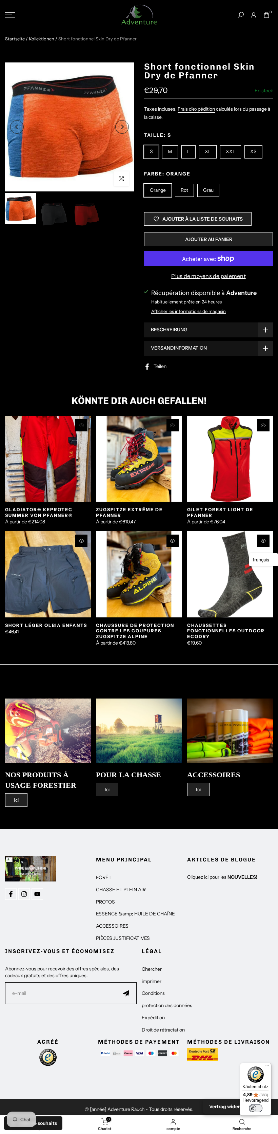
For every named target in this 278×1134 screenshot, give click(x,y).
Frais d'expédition (196, 109)
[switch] (255, 1108)
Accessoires (213, 774)
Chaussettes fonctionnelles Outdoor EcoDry (226, 630)
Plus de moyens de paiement (208, 276)
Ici (16, 800)
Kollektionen (41, 38)
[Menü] (267, 1067)
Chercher (152, 969)
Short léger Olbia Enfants (46, 625)
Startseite (15, 38)
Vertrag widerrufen (230, 1106)
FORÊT (104, 877)
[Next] (122, 127)
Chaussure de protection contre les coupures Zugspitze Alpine (135, 630)
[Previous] (17, 127)
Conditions (153, 993)
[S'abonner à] (126, 993)
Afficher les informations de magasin (188, 311)
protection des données (167, 1005)
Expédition (153, 1018)
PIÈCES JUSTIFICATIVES (123, 938)
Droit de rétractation (163, 1030)
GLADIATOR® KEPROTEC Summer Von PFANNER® (39, 512)
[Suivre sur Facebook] (11, 894)
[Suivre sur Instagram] (24, 894)
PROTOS (105, 902)
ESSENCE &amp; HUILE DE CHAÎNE (135, 914)
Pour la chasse (128, 774)
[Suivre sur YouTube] (37, 894)
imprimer (151, 981)
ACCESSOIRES (112, 926)
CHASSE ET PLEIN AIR (121, 890)
